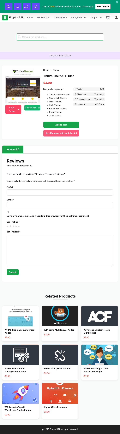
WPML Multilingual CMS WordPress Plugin (96, 370)
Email (10, 199)
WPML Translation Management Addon (15, 370)
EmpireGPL (55, 429)
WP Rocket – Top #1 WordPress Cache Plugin (18, 408)
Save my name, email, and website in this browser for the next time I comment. (48, 216)
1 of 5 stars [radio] (8, 226)
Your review (13, 231)
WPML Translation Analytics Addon (19, 331)
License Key (60, 17)
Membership (43, 17)
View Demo (12, 109)
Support (94, 17)
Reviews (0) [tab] (13, 149)
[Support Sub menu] (101, 17)
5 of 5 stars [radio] (19, 226)
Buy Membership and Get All (61, 133)
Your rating (13, 222)
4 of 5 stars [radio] (16, 226)
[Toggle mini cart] (108, 17)
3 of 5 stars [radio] (13, 226)
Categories (76, 17)
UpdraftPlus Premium (55, 407)
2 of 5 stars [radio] (11, 226)
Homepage (30, 107)
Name (10, 187)
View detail (99, 94)
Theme (56, 70)
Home (30, 17)
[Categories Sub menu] (85, 17)
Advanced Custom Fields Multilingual (97, 331)
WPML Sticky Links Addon (57, 368)
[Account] (116, 17)
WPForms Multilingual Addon (59, 330)
